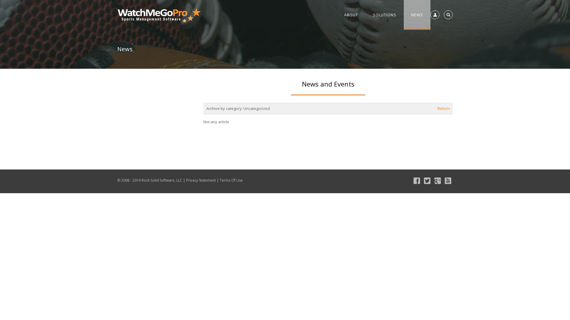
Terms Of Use (231, 180)
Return (444, 108)
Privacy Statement (201, 180)
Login (433, 28)
